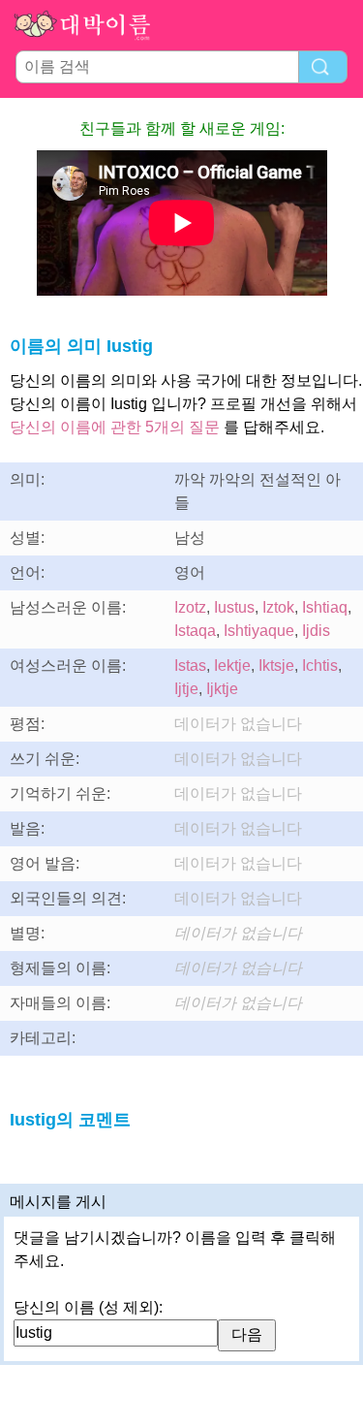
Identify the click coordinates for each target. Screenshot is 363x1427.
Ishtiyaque (259, 630)
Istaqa (195, 630)
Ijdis (316, 630)
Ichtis (320, 665)
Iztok (278, 607)
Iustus (234, 607)
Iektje (232, 665)
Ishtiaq (325, 607)
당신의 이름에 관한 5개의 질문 (115, 427)
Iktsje (276, 665)
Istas (190, 665)
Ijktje (222, 689)
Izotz (190, 607)
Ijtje (186, 689)
